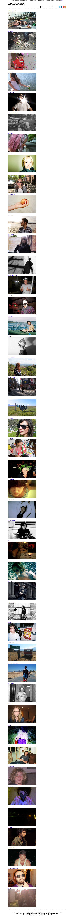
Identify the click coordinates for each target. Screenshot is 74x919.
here (62, 0)
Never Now (41, 914)
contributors (59, 4)
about (50, 4)
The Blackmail (16, 3)
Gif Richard (31, 914)
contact (64, 4)
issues (53, 4)
